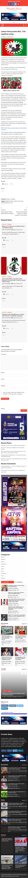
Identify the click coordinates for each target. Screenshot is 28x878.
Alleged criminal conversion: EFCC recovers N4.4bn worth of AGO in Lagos (17, 820)
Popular (2, 568)
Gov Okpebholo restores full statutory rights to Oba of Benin (20, 658)
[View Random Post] (24, 25)
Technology (3, 573)
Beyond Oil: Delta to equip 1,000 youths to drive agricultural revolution (17, 827)
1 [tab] (13, 22)
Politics (8, 199)
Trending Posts (19, 582)
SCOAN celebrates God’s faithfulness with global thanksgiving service (7, 658)
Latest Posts (6, 582)
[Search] (26, 25)
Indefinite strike (9, 201)
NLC (22, 201)
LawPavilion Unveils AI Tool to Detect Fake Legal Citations (13, 445)
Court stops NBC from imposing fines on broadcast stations (16, 792)
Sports (2, 571)
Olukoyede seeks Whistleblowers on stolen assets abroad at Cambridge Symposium (13, 315)
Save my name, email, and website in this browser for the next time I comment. (13, 393)
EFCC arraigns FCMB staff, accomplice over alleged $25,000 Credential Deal (17, 812)
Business (3, 557)
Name (3, 372)
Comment (4, 354)
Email (3, 379)
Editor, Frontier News (8, 37)
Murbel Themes (15, 876)
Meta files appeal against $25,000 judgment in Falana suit (20, 866)
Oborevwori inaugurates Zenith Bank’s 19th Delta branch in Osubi (7, 839)
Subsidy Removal (5, 202)
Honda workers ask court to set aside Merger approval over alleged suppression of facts (7, 867)
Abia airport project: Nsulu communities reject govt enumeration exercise (7, 637)
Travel (2, 575)
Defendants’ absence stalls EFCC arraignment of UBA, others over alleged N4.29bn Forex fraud (20, 849)
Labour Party (17, 201)
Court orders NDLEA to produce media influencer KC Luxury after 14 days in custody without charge (13, 280)
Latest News (3, 564)
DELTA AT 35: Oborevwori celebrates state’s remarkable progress (13, 226)
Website (3, 385)
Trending (13, 199)
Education (3, 559)
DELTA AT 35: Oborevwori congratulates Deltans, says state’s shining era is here (16, 615)
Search (3, 408)
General (2, 561)
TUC (11, 202)
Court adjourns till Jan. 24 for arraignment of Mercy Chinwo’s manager (20, 637)
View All (24, 623)
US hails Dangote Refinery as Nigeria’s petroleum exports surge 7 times (16, 804)
